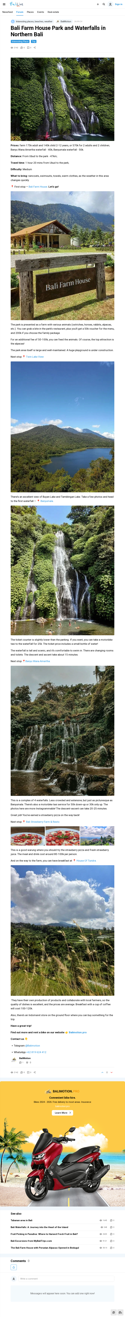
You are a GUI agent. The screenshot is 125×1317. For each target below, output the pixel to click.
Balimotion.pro (78, 1032)
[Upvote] (102, 1072)
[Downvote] (111, 1072)
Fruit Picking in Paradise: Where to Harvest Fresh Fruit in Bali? (44, 1234)
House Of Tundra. (86, 860)
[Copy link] (35, 47)
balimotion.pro (62, 1106)
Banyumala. (47, 501)
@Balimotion (32, 1045)
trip (34, 41)
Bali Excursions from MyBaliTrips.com (31, 1241)
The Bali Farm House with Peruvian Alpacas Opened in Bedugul (45, 1247)
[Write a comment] (114, 1312)
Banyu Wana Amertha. (37, 661)
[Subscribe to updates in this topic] (14, 1267)
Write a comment (29, 1278)
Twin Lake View (35, 356)
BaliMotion (25, 1058)
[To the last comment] (120, 1312)
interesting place (20, 41)
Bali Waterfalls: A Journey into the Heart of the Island (39, 1227)
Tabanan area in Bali (21, 1220)
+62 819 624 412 (36, 1052)
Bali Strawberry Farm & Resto (43, 821)
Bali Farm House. (38, 186)
